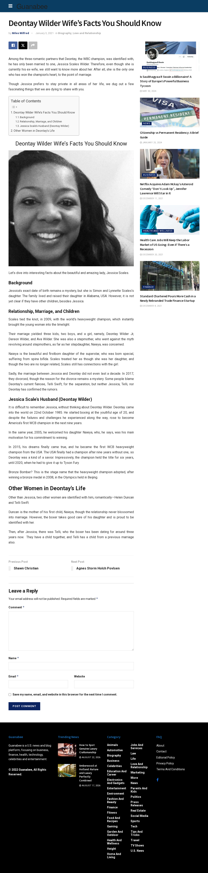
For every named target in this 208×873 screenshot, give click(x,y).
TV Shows (137, 845)
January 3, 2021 (45, 33)
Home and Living (114, 855)
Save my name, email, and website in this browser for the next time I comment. (65, 694)
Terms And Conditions (170, 769)
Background (27, 117)
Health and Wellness (158, 231)
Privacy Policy (165, 763)
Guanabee (32, 6)
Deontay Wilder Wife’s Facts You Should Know (44, 112)
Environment (115, 793)
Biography (65, 33)
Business (149, 67)
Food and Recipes (113, 819)
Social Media (139, 815)
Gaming (112, 826)
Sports (135, 821)
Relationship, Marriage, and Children (41, 121)
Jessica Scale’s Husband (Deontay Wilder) (44, 125)
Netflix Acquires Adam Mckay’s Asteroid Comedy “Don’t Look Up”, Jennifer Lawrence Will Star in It (166, 188)
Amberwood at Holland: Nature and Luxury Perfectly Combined (88, 773)
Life (133, 758)
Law (133, 753)
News (146, 123)
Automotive (115, 750)
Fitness (112, 812)
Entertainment (116, 788)
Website (79, 676)
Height (111, 848)
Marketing (138, 772)
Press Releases (137, 803)
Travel (135, 840)
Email (14, 676)
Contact (161, 751)
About (160, 745)
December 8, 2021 (152, 306)
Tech (134, 826)
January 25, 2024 (152, 142)
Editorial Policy (165, 757)
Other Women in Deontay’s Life (34, 131)
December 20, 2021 (152, 254)
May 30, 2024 (149, 91)
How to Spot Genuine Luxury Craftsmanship (88, 748)
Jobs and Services (137, 746)
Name (14, 658)
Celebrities (114, 766)
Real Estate (138, 810)
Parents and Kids (139, 790)
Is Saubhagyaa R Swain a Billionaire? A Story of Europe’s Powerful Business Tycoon (166, 81)
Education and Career (117, 773)
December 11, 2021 (152, 198)
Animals (112, 745)
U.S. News (137, 850)
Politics (136, 796)
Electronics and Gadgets (116, 781)
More (134, 777)
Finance (148, 287)
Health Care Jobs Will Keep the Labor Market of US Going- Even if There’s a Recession (165, 244)
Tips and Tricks (137, 833)
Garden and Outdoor (115, 833)
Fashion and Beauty (115, 800)
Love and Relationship (87, 33)
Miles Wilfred (20, 33)
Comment (17, 607)
